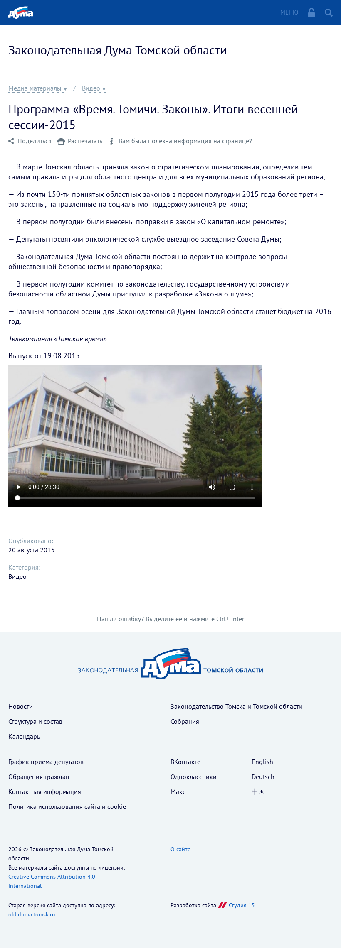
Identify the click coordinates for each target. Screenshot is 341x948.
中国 (258, 791)
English (262, 761)
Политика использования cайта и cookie (67, 806)
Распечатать (85, 141)
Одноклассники (193, 776)
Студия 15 (242, 905)
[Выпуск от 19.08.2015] (135, 436)
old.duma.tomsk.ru (31, 914)
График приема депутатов (46, 761)
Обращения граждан (38, 776)
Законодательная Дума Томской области (117, 50)
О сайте (180, 849)
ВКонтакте (185, 761)
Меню (289, 12)
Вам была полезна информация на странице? (185, 141)
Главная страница (20, 12)
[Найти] (329, 12)
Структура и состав (35, 721)
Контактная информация (44, 791)
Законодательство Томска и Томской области (236, 706)
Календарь (24, 736)
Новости (20, 706)
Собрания (184, 721)
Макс (177, 791)
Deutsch (263, 776)
